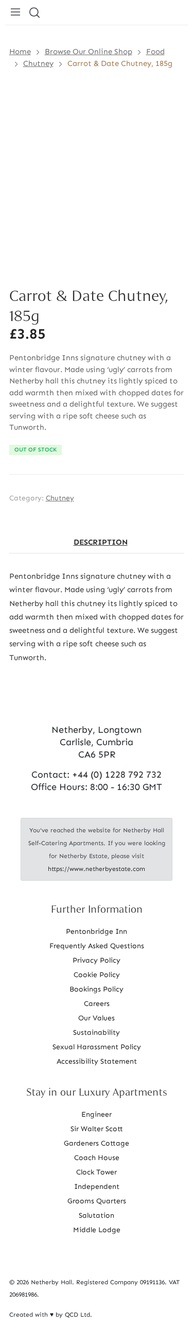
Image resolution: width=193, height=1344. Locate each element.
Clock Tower (96, 1172)
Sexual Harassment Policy (96, 1047)
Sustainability (96, 1032)
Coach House (96, 1157)
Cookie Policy (97, 974)
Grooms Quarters (96, 1201)
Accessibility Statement (97, 1061)
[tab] (100, 542)
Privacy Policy (96, 960)
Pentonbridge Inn (96, 931)
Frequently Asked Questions (96, 946)
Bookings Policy (96, 989)
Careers (97, 1003)
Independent (96, 1186)
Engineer (96, 1114)
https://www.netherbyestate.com (96, 868)
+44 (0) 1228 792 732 (117, 774)
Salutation (96, 1215)
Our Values (96, 1018)
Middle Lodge (96, 1229)
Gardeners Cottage (96, 1143)
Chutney (60, 498)
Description (101, 542)
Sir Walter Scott (97, 1128)
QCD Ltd (77, 1314)
